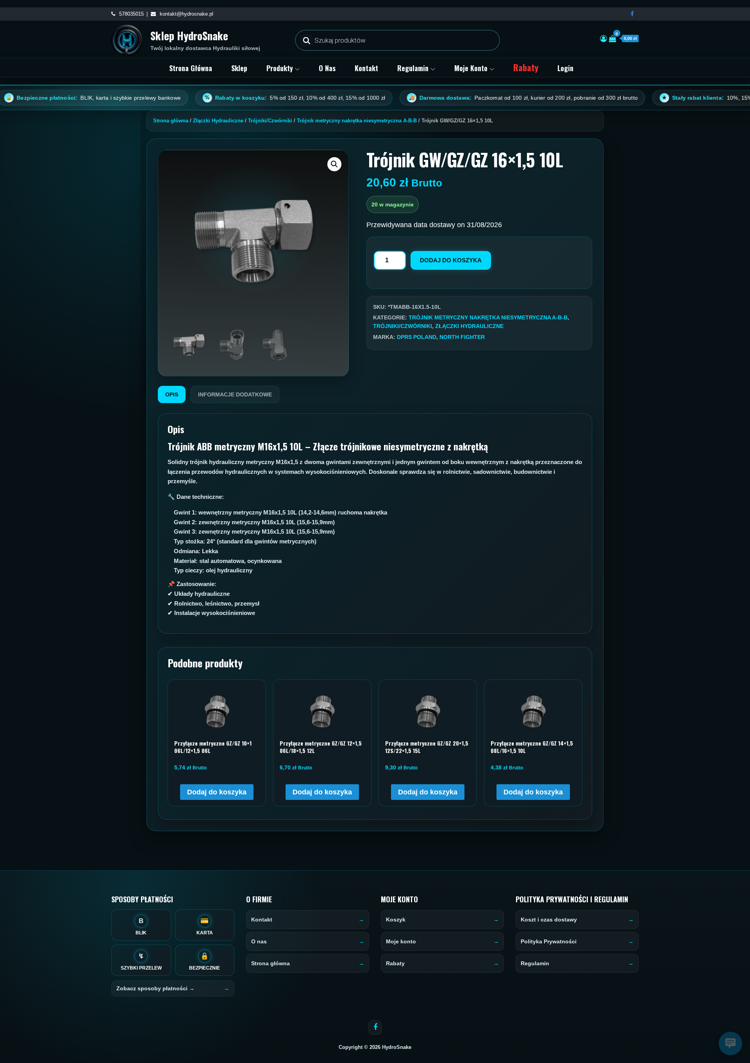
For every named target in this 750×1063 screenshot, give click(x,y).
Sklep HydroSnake (189, 35)
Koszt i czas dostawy (549, 919)
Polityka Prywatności (549, 941)
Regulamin (413, 68)
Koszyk (395, 919)
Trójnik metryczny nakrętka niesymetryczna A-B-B (357, 121)
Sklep (239, 68)
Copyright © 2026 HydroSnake (375, 1047)
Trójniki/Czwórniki (270, 121)
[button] (334, 164)
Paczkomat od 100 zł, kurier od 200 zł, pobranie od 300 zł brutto (483, 98)
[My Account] (603, 39)
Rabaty (525, 67)
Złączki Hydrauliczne (218, 121)
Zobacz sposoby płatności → (155, 988)
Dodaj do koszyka (451, 260)
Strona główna (190, 68)
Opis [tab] (171, 394)
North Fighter (462, 337)
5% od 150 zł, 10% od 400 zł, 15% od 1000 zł (255, 98)
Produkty (279, 68)
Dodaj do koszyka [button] (216, 792)
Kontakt (366, 68)
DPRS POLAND (416, 337)
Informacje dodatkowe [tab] (235, 394)
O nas (327, 68)
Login (565, 68)
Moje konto (471, 68)
